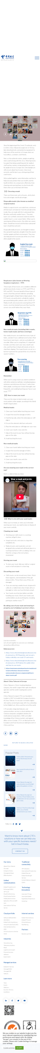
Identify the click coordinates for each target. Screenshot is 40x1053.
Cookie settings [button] (9, 1048)
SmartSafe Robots (26, 896)
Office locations (8, 875)
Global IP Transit (26, 920)
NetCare (6, 973)
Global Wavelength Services (27, 877)
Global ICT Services (9, 966)
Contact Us (20, 851)
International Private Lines (29, 871)
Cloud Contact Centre (9, 896)
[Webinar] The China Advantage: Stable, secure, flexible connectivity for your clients (25, 809)
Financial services (8, 952)
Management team (9, 873)
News (5, 983)
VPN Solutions (26, 868)
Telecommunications (9, 945)
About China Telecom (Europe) (9, 867)
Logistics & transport (9, 950)
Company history (8, 871)
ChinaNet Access (26, 922)
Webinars (6, 987)
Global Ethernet (26, 873)
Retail (5, 947)
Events (5, 985)
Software (6, 954)
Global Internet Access (28, 917)
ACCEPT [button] (19, 1048)
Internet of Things (27, 894)
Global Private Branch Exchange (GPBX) (10, 888)
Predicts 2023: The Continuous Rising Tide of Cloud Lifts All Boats (25, 758)
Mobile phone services (9, 898)
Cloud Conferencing (9, 894)
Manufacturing (8, 943)
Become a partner (26, 934)
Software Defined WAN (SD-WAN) (10, 919)
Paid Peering (25, 924)
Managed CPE (7, 971)
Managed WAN (8, 969)
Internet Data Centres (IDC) (9, 928)
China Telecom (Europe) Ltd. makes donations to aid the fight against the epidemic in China (25, 784)
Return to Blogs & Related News (18, 744)
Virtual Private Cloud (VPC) (11, 924)
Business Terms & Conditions (8, 991)
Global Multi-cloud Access (11, 922)
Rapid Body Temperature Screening (28, 900)
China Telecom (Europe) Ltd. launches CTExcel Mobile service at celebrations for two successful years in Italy (26, 797)
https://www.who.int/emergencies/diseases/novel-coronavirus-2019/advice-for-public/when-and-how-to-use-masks (21, 663)
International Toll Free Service (10, 906)
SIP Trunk (6, 891)
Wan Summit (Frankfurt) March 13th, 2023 (25, 770)
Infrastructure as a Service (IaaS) (11, 932)
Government (7, 957)
